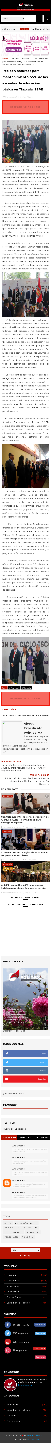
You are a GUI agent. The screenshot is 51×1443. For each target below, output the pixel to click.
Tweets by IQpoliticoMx (14, 1129)
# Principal (14, 688)
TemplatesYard (35, 1435)
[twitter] (24, 1255)
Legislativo (33, 1232)
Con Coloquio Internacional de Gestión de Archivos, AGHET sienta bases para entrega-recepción (25, 819)
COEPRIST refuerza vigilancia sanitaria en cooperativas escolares (24, 854)
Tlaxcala (25, 59)
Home (5, 59)
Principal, (22, 97)
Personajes (11, 1237)
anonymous (18, 1180)
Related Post (9, 789)
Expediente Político (18, 1303)
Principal (13, 29)
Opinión (11, 1415)
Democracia (30, 1228)
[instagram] (29, 1255)
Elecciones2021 (14, 1232)
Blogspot (33, 1440)
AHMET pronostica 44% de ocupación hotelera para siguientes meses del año (23, 886)
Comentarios (9, 1138)
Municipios (13, 1286)
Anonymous (18, 1146)
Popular (26, 1137)
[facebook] (20, 1255)
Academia (12, 1404)
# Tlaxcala (26, 688)
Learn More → (25, 1385)
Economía (7, 864)
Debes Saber (12, 1228)
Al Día (8, 1223)
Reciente (42, 1137)
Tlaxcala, (31, 97)
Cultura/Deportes (26, 1223)
